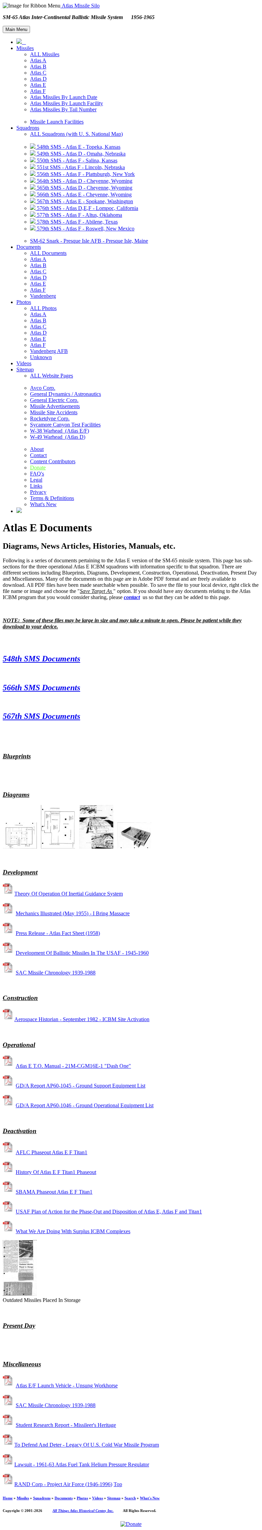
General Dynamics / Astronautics (65, 394)
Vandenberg (43, 296)
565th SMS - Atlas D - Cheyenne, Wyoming (83, 188)
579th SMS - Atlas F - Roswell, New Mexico (84, 228)
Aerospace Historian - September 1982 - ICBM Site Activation (81, 1019)
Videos (23, 363)
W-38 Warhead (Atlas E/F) (59, 431)
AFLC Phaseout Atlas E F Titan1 (51, 1152)
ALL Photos (43, 308)
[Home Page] (21, 42)
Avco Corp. (42, 388)
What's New (43, 504)
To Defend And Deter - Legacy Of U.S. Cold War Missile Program (86, 1445)
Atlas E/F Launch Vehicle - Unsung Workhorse (67, 1385)
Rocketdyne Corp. (50, 418)
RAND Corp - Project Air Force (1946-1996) (63, 1484)
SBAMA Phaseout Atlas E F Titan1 (54, 1192)
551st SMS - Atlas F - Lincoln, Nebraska (80, 167)
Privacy (38, 492)
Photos (23, 302)
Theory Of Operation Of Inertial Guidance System (68, 894)
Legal (36, 480)
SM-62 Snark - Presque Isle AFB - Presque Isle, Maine (89, 241)
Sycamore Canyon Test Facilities (65, 425)
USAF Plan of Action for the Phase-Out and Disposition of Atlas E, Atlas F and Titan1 (109, 1211)
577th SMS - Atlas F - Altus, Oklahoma (78, 215)
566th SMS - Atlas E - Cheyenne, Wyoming (83, 194)
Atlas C (38, 73)
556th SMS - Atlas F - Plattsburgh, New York (85, 174)
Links (36, 486)
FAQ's (37, 474)
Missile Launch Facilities (57, 122)
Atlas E (38, 85)
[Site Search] (19, 511)
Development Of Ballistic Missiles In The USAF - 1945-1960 (82, 953)
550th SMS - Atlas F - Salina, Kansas (76, 160)
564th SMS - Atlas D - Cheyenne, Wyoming (83, 181)
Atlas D (38, 79)
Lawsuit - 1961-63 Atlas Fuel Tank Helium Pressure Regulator (81, 1464)
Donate (38, 467)
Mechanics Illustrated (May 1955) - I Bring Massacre (73, 913)
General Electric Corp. (54, 400)
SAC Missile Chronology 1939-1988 (56, 973)
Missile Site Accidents (53, 412)
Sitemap (25, 369)
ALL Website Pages (51, 376)
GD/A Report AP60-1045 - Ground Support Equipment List (80, 1086)
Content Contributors (52, 461)
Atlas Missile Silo (80, 6)
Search (130, 1498)
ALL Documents (48, 253)
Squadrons (27, 128)
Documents (28, 247)
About (37, 449)
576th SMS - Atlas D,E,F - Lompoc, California (86, 208)
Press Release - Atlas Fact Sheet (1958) (58, 933)
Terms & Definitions (52, 498)
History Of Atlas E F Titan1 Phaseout (56, 1172)
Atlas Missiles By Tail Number (63, 109)
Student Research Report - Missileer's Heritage (66, 1425)
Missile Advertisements (55, 406)
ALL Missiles (44, 54)
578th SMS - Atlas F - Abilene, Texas (76, 222)
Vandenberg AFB (49, 351)
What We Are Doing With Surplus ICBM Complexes (73, 1231)
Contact (38, 455)
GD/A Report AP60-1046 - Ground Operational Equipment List (85, 1105)
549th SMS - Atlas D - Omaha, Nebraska (80, 154)
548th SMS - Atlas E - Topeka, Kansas (77, 147)
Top (118, 1484)
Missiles (25, 48)
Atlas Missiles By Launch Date (63, 97)
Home (8, 1498)
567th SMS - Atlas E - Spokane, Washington (84, 201)
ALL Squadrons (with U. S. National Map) (76, 134)
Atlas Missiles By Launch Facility (66, 103)
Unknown (41, 357)
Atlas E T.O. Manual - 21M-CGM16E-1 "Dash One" (73, 1066)
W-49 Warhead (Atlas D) (57, 437)
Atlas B (38, 66)
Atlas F (38, 91)
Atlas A (38, 60)
